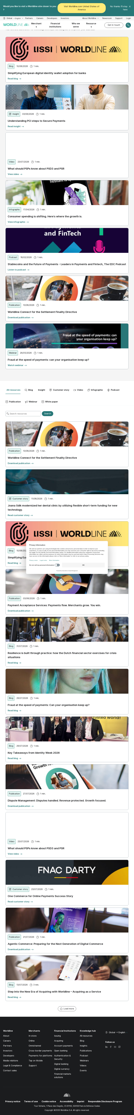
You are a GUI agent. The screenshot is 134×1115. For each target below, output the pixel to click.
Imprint (80, 1101)
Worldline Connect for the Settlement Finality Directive (42, 312)
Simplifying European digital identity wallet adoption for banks (47, 73)
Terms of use (31, 1101)
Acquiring (58, 1041)
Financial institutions (55, 25)
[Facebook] (111, 1047)
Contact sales (10, 1070)
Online (32, 1041)
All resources (86, 1036)
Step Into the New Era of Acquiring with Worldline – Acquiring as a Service (54, 991)
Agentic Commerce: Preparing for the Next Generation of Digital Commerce (55, 943)
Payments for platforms (40, 1055)
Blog (82, 1041)
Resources (91, 25)
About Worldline (89, 18)
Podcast (84, 1055)
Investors (65, 18)
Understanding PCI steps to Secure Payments (36, 120)
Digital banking (61, 1064)
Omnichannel (35, 1046)
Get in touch (114, 25)
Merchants (36, 25)
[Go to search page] (128, 25)
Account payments (63, 1046)
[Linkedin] (106, 1047)
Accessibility (66, 1101)
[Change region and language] (126, 1033)
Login (128, 18)
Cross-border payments (40, 1050)
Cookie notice (49, 1101)
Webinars (84, 1060)
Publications (86, 1050)
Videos (83, 1065)
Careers (39, 18)
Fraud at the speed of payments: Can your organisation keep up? (49, 705)
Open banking (60, 1050)
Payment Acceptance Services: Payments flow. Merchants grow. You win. (54, 605)
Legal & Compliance (12, 1065)
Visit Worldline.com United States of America (81, 8)
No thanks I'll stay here (118, 8)
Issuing (57, 1036)
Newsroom (107, 18)
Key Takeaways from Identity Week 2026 (34, 752)
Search (47, 413)
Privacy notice (12, 1101)
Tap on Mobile (36, 1060)
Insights (83, 1046)
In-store (33, 1036)
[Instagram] (119, 1047)
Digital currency (61, 1069)
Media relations (10, 1060)
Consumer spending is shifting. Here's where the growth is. (45, 216)
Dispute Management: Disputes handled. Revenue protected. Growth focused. (57, 800)
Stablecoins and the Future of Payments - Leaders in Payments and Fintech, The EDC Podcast (67, 264)
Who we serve (76, 25)
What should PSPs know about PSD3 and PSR (36, 168)
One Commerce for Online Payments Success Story (40, 896)
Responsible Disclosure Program (105, 1101)
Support (118, 18)
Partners (29, 18)
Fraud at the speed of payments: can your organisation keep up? (48, 359)
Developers (52, 18)
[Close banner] (130, 8)
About (6, 1036)
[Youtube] (115, 1047)
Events (83, 1070)
